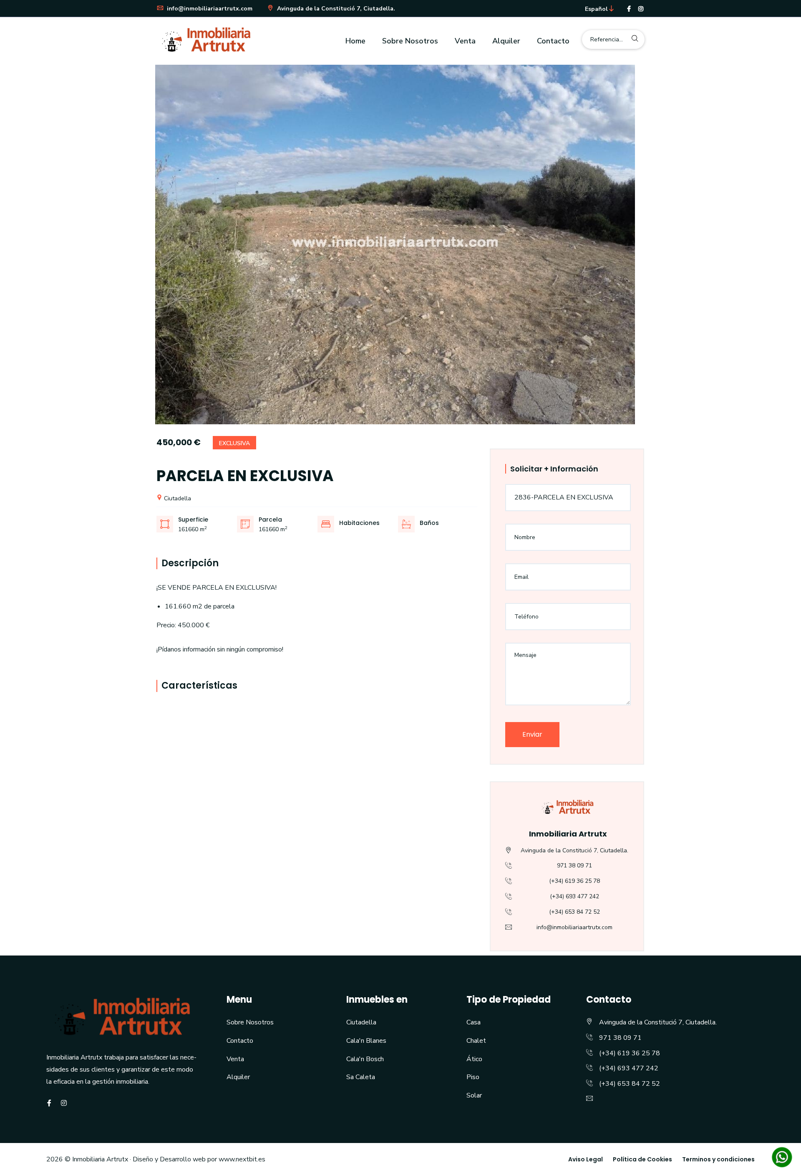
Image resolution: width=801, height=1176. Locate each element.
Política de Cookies (642, 1159)
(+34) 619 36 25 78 (574, 881)
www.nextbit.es (242, 1159)
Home (355, 41)
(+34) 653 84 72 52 (574, 912)
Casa (473, 1022)
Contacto (553, 41)
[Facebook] (629, 9)
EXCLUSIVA (234, 443)
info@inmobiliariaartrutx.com (208, 9)
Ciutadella (176, 498)
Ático (474, 1059)
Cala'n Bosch (365, 1059)
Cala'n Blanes (366, 1040)
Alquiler (506, 41)
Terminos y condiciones (718, 1159)
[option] (400, 244)
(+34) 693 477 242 (574, 896)
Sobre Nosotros (410, 41)
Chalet (476, 1040)
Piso (472, 1077)
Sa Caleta (360, 1077)
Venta (465, 41)
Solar (474, 1095)
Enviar (532, 734)
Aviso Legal (585, 1159)
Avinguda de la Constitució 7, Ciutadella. (335, 9)
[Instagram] (640, 9)
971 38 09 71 (574, 865)
